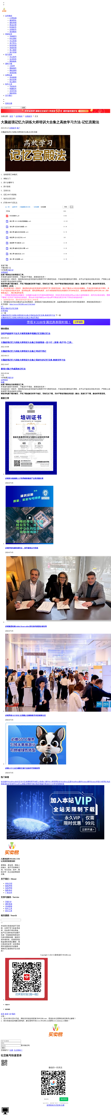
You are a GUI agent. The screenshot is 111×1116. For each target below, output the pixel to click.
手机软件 (13, 86)
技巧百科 (8, 54)
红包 (106, 782)
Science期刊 (86, 782)
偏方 (43, 784)
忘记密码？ (18, 1050)
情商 (59, 784)
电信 (46, 784)
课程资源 (8, 904)
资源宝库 (8, 34)
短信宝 (17, 782)
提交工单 (8, 911)
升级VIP (10, 270)
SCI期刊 (46, 782)
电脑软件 (13, 89)
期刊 (31, 784)
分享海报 (4, 311)
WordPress (11, 782)
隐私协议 (8, 890)
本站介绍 (8, 883)
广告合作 (8, 892)
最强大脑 (4, 308)
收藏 (2, 382)
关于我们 (8, 95)
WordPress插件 (76, 782)
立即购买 (4, 272)
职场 (62, 784)
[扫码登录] (4, 1063)
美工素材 (13, 50)
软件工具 (8, 84)
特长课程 (13, 38)
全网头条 (8, 75)
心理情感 (13, 18)
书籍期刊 (13, 36)
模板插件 (13, 68)
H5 (49, 784)
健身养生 (13, 20)
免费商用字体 (31, 782)
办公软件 (13, 57)
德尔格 (35, 784)
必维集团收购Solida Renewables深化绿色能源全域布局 (26, 626)
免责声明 (8, 888)
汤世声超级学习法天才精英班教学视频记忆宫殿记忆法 (25, 333)
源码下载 (8, 64)
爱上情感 (39, 782)
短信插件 (4, 782)
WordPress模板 (20, 784)
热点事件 (13, 82)
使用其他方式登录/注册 (55, 1105)
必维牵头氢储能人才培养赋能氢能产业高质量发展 (24, 478)
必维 (39, 784)
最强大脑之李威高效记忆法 (13, 369)
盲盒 (58, 782)
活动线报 (13, 77)
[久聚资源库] (4, 12)
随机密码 (13, 93)
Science (93, 782)
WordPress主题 (65, 782)
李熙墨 (54, 782)
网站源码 (13, 70)
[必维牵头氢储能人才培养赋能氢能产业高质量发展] (31, 474)
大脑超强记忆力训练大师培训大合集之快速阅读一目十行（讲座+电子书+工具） (37, 342)
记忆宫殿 (14, 308)
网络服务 (13, 61)
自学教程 (8, 16)
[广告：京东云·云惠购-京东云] (55, 114)
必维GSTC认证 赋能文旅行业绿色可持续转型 (22, 768)
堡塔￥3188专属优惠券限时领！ (55, 322)
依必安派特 (10, 784)
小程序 (12, 66)
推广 (18, 128)
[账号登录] (5, 1110)
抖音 (98, 782)
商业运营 (13, 25)
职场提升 (13, 27)
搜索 (23, 107)
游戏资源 (13, 48)
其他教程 (13, 32)
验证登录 (64, 1099)
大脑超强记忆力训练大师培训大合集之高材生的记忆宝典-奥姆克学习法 (28, 315)
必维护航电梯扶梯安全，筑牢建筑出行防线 (21, 548)
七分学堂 (53, 784)
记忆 (9, 308)
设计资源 (13, 52)
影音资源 (13, 45)
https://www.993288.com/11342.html (22, 304)
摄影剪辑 (13, 23)
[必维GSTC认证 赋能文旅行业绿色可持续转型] (36, 764)
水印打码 (13, 91)
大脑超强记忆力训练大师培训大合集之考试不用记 (20, 317)
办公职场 (13, 41)
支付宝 (23, 782)
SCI (50, 782)
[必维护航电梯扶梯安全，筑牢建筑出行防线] (29, 544)
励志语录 (13, 79)
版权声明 (8, 886)
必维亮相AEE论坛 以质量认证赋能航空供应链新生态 (25, 715)
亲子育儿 (13, 43)
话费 (27, 784)
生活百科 (13, 59)
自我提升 (13, 29)
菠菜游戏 (13, 73)
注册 (11, 1050)
